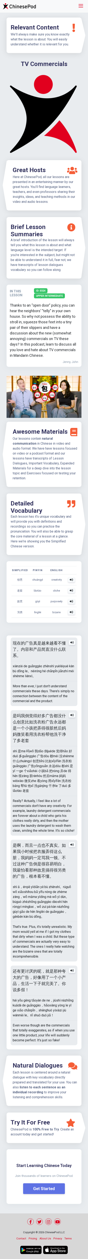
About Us (45, 1238)
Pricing (33, 1238)
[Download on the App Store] (55, 1250)
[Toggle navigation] (81, 6)
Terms (68, 1238)
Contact (21, 1238)
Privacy (57, 1238)
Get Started (44, 1188)
